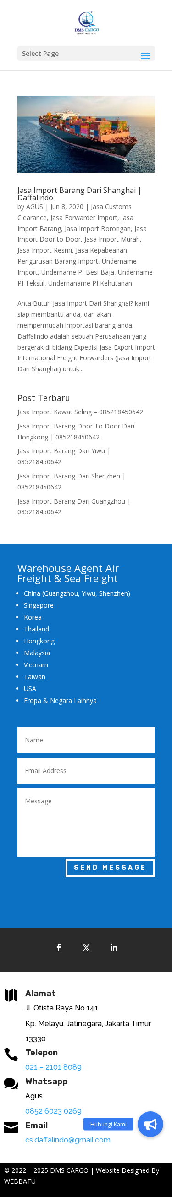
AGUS (34, 206)
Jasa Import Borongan (98, 228)
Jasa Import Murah (112, 239)
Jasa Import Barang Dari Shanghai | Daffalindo (79, 194)
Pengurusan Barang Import (57, 261)
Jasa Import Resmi (44, 250)
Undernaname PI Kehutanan (90, 283)
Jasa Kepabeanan (101, 250)
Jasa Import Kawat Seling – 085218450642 (80, 411)
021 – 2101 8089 (53, 1067)
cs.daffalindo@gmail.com (68, 1140)
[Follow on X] (86, 947)
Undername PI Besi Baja (77, 272)
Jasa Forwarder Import (83, 217)
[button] (150, 1124)
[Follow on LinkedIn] (114, 947)
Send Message (110, 868)
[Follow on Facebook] (59, 947)
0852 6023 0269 (53, 1111)
